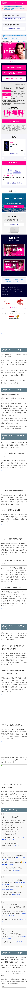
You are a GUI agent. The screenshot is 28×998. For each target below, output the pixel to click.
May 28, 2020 (16, 870)
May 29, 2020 (15, 845)
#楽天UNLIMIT (19, 857)
